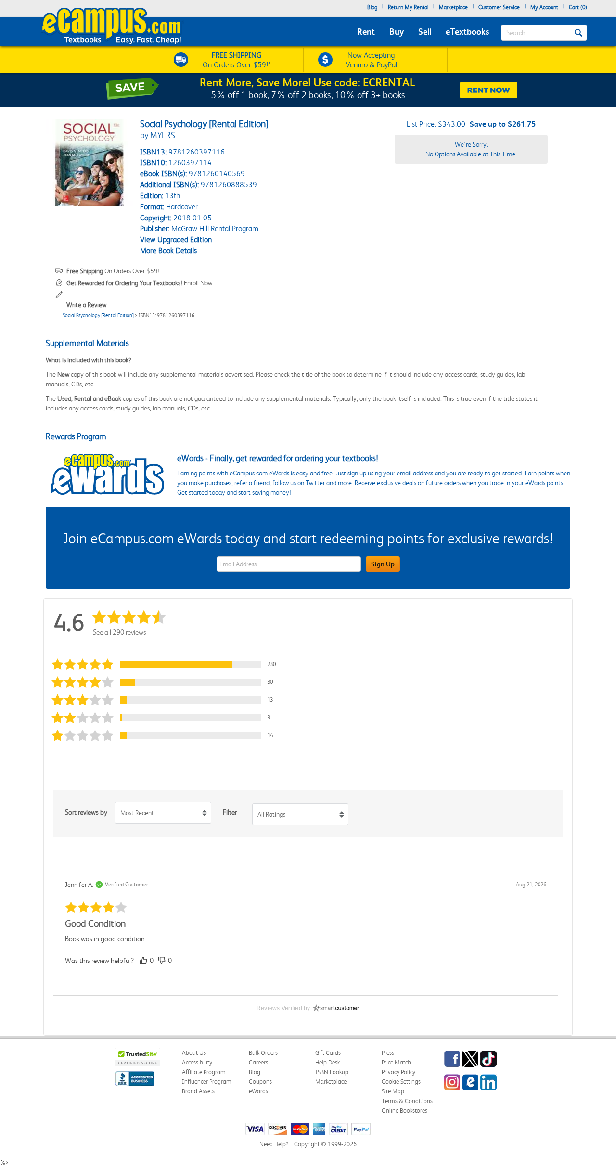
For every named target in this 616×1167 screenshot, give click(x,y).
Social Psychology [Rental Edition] (98, 315)
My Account (544, 7)
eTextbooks (467, 31)
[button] (168, 664)
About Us (194, 1052)
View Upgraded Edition (176, 239)
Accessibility (197, 1062)
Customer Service (499, 7)
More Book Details (168, 250)
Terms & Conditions (407, 1100)
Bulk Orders (263, 1052)
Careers (258, 1062)
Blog (372, 7)
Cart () (578, 7)
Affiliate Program (204, 1072)
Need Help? (273, 1144)
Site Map (393, 1091)
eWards (258, 1091)
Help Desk (327, 1062)
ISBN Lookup (331, 1072)
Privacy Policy (398, 1072)
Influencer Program (206, 1081)
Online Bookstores (404, 1110)
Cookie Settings (401, 1081)
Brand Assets (198, 1091)
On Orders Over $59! (113, 271)
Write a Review (86, 304)
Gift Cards (328, 1052)
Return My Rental (408, 7)
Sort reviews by (86, 812)
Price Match (396, 1062)
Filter (230, 812)
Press (388, 1052)
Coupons (260, 1081)
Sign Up (383, 564)
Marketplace (453, 7)
